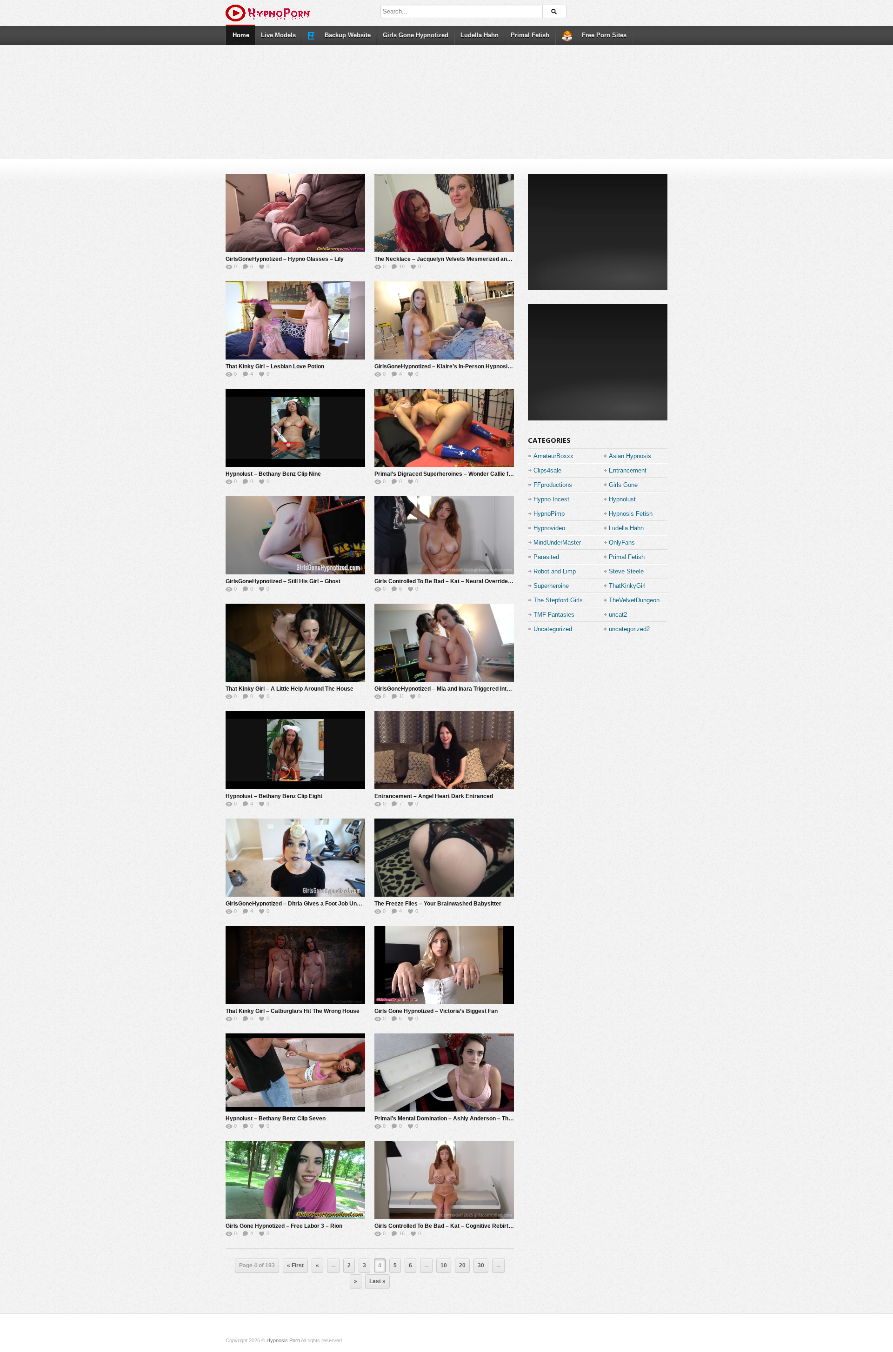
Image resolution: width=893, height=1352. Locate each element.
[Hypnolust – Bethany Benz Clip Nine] (295, 427)
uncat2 (618, 614)
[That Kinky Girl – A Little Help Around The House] (295, 642)
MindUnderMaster (557, 542)
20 (462, 1265)
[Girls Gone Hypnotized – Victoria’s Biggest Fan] (444, 965)
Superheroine (551, 585)
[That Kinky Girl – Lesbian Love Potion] (295, 320)
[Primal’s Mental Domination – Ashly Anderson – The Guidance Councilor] (444, 1072)
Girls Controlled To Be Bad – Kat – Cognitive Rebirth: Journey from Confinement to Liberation (497, 1226)
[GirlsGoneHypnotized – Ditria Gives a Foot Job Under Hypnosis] (295, 857)
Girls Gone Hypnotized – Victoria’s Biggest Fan (436, 1011)
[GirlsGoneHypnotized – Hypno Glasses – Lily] (295, 213)
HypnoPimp (549, 513)
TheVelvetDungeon (634, 600)
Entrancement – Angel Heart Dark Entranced (433, 796)
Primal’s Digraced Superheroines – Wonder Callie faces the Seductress (468, 474)
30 (481, 1265)
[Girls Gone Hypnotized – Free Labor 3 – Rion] (295, 1179)
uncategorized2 (629, 629)
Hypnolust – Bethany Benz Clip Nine (273, 474)
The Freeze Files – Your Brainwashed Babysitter (437, 903)
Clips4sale (547, 470)
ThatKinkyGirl (627, 585)
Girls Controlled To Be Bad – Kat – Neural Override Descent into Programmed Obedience (491, 581)
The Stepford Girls (558, 600)
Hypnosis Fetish (631, 513)
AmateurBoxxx (553, 456)
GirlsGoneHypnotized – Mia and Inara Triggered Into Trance (451, 689)
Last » (377, 1281)
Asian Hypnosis (630, 456)
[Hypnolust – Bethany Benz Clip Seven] (295, 1072)
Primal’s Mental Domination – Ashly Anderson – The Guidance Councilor (469, 1118)
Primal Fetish (530, 35)
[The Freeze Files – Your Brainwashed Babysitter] (444, 857)
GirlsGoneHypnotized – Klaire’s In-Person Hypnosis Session (453, 366)
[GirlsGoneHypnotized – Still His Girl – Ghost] (295, 535)
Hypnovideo (549, 528)
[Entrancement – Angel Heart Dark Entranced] (444, 750)
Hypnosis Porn (283, 1340)
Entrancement (627, 470)
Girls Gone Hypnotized (415, 35)
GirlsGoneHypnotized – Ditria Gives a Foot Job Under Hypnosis (309, 903)
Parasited (546, 556)
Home (241, 35)
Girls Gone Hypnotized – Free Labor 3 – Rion (284, 1226)
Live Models (278, 35)
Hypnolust (622, 499)
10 (443, 1265)
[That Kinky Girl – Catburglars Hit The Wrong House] (295, 965)
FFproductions (552, 484)
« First (295, 1265)
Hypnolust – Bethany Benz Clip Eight (274, 796)
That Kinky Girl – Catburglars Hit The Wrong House (293, 1011)
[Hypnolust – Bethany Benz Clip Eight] (295, 750)
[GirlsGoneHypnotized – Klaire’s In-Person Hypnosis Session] (444, 320)
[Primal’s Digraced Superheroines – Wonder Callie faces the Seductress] (444, 427)
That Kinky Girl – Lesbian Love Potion (275, 366)
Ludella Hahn (479, 35)
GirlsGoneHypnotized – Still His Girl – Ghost (283, 581)
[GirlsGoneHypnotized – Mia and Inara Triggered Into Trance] (444, 642)
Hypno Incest (551, 499)
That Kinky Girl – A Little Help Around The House (289, 689)
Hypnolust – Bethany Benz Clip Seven (276, 1118)
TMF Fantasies (553, 614)
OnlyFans (622, 542)
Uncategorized (552, 629)
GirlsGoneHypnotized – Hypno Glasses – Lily (285, 259)
